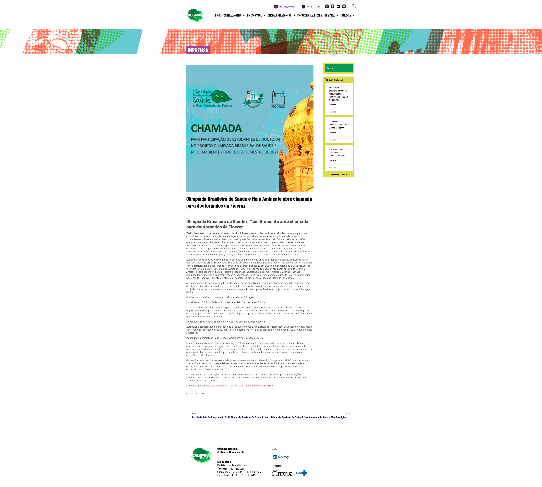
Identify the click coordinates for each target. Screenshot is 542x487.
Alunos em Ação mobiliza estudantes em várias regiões (338, 124)
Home (218, 15)
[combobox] (339, 68)
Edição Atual (254, 15)
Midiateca (329, 15)
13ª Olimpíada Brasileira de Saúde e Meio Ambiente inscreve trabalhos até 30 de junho (338, 93)
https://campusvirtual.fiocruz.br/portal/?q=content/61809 (240, 385)
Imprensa (346, 15)
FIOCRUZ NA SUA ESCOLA (309, 15)
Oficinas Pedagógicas (279, 15)
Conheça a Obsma (231, 15)
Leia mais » (332, 104)
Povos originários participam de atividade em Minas (337, 152)
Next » (344, 174)
